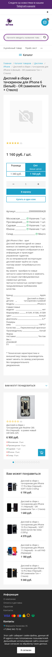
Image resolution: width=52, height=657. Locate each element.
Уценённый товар (12, 48)
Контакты (8, 610)
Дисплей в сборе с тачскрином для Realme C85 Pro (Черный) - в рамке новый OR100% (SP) (21, 429)
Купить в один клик (26, 199)
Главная (7, 63)
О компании (9, 599)
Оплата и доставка (12, 602)
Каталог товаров (23, 63)
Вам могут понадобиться (20, 385)
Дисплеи (38, 63)
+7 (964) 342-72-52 (12, 629)
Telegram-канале (26, 6)
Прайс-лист (31, 48)
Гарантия (8, 606)
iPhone (6, 66)
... (41, 47)
